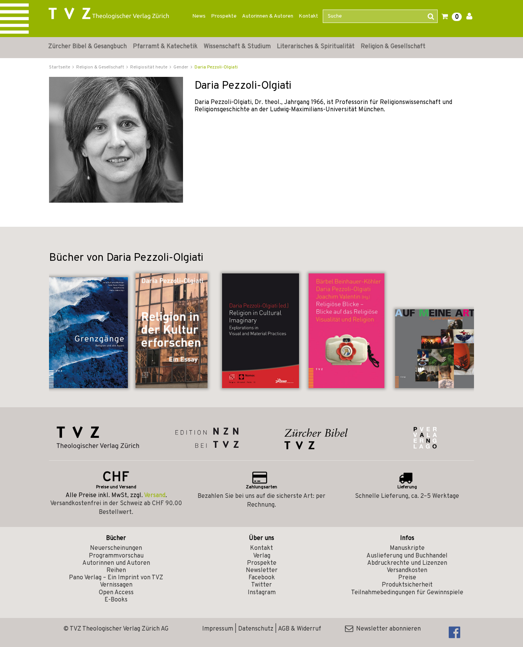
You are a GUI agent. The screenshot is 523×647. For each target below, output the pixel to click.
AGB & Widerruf (299, 629)
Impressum (217, 629)
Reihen (116, 570)
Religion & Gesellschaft (393, 46)
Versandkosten (407, 570)
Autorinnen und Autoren (116, 563)
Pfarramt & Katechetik (165, 46)
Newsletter (262, 570)
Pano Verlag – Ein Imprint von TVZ (116, 578)
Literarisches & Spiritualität (316, 46)
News (199, 16)
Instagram (262, 593)
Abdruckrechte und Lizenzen (407, 563)
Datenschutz (255, 629)
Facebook (261, 578)
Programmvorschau (116, 556)
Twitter (261, 585)
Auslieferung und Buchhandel (407, 556)
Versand (154, 495)
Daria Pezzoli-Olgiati (216, 67)
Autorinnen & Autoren (267, 16)
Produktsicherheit (407, 585)
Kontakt (308, 16)
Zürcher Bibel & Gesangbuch (87, 46)
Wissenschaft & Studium (237, 46)
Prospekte (224, 16)
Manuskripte (407, 548)
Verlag (261, 556)
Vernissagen (116, 585)
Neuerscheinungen (116, 548)
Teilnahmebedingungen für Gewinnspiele (407, 593)
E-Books (116, 600)
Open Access (116, 593)
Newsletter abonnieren (387, 629)
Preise (407, 578)
